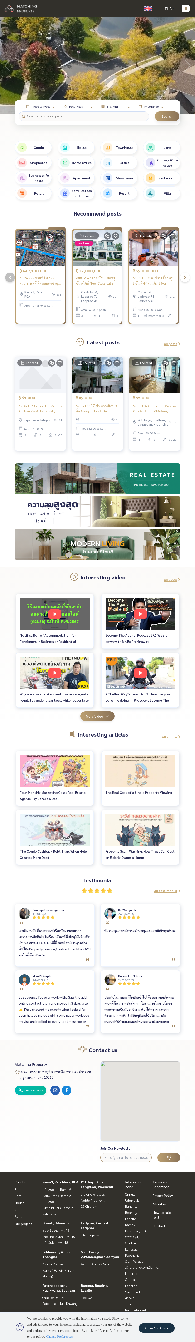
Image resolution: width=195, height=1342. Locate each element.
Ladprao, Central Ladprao (131, 1279)
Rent (18, 1195)
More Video (94, 716)
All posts (170, 344)
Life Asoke (50, 1201)
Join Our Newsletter (116, 1148)
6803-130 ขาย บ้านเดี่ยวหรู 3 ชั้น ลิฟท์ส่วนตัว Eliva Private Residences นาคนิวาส (153, 281)
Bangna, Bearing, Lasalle (131, 1212)
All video (170, 580)
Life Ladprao (90, 1235)
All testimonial (165, 891)
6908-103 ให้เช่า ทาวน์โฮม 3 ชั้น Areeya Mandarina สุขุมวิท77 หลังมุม (96, 409)
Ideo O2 (86, 1297)
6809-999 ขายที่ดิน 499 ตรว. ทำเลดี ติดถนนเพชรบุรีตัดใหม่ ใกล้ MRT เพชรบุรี (40, 281)
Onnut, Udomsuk (55, 1223)
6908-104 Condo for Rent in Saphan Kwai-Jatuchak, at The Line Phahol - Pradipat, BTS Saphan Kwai (40, 409)
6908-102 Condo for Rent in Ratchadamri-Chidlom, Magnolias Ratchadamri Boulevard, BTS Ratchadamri (154, 409)
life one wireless (93, 1194)
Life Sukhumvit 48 (55, 1242)
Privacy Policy (163, 1195)
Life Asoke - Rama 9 (56, 1189)
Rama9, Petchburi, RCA (60, 1182)
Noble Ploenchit (93, 1200)
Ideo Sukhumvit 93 (55, 1230)
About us (160, 1204)
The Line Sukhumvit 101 (59, 1236)
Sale (18, 1189)
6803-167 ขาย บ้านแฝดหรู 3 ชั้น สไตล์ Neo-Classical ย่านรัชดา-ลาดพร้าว (97, 281)
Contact (159, 1226)
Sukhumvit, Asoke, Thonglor (133, 1298)
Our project (23, 1223)
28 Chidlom (89, 1206)
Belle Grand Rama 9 (56, 1195)
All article (169, 737)
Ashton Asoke (52, 1264)
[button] (188, 65)
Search (167, 116)
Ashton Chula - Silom (96, 1264)
